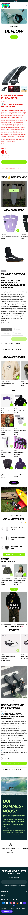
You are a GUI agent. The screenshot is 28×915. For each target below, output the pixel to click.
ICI (14, 37)
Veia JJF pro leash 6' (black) (18, 537)
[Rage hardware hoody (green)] (7, 420)
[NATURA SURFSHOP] (14, 607)
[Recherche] (20, 5)
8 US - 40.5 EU (7, 330)
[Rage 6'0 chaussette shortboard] (20, 442)
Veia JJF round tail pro (16, 546)
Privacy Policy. (14, 887)
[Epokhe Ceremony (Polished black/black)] (10, 643)
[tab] (14, 391)
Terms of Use (22, 885)
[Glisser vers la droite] (23, 75)
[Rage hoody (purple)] (20, 464)
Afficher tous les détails (12, 168)
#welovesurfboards (20, 908)
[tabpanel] (14, 436)
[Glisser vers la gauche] (4, 75)
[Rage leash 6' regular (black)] (7, 442)
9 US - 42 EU (18, 330)
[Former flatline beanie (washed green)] (20, 570)
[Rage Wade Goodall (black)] (7, 464)
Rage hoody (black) (19, 410)
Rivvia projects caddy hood (7, 383)
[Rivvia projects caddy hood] (10, 370)
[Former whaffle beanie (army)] (7, 570)
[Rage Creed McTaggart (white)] (20, 420)
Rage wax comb (5, 410)
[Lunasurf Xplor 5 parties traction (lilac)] (10, 223)
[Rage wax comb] (7, 400)
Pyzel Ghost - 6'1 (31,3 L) (17, 527)
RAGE (14, 482)
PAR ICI (14, 190)
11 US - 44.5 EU (18, 334)
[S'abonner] (25, 881)
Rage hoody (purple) (19, 474)
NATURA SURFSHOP (10, 908)
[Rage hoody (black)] (20, 400)
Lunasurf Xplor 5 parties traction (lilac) (10, 236)
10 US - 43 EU (7, 334)
